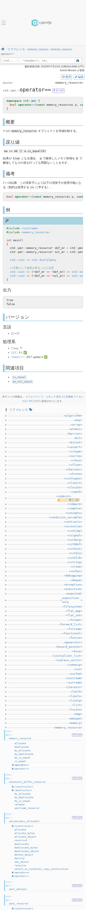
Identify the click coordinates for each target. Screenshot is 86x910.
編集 (81, 77)
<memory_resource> (36, 232)
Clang (14, 348)
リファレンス (18, 409)
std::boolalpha (43, 259)
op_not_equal (23, 381)
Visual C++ (18, 357)
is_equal (19, 377)
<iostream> (30, 228)
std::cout (17, 259)
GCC (14, 352)
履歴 (68, 77)
